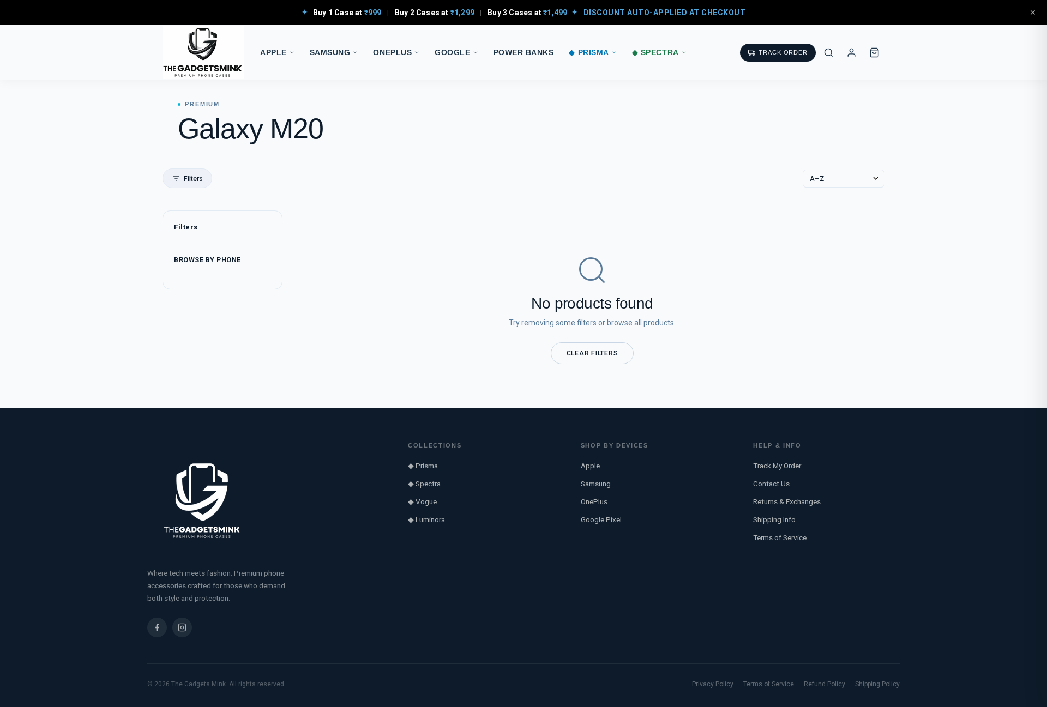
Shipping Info (774, 519)
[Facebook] (157, 627)
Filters (193, 178)
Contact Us (771, 483)
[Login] (851, 52)
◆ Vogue (422, 501)
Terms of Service (780, 537)
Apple (273, 53)
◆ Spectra (655, 53)
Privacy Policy (712, 684)
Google (452, 53)
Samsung (330, 53)
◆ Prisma (589, 53)
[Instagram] (182, 627)
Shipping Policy (877, 684)
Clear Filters (592, 353)
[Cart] (874, 52)
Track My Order (777, 465)
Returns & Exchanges (787, 501)
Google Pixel (601, 519)
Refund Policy (824, 684)
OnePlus (392, 53)
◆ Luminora (426, 519)
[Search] (828, 52)
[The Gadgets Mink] (203, 52)
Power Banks (524, 53)
